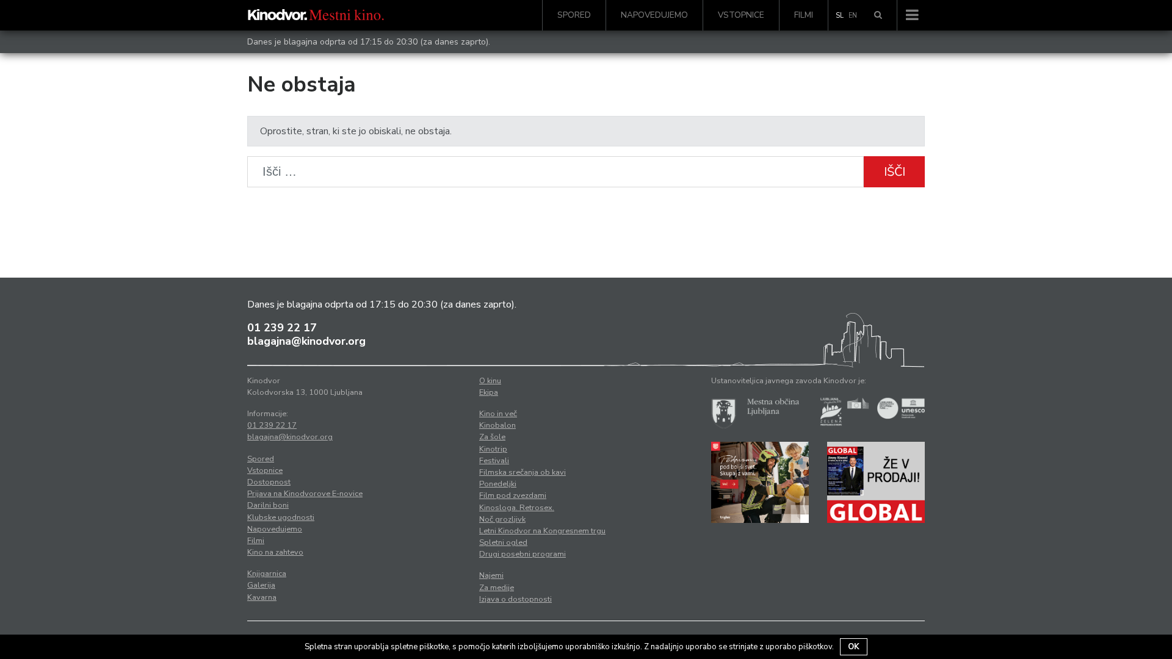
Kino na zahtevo (275, 552)
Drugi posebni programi (522, 554)
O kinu (490, 380)
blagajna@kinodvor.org (306, 341)
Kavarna (262, 597)
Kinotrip (493, 449)
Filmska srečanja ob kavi (522, 472)
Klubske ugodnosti (280, 517)
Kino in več (498, 413)
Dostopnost (269, 482)
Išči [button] (894, 172)
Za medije (496, 587)
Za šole (492, 436)
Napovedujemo (654, 15)
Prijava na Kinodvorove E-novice (305, 493)
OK (853, 646)
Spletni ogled (503, 542)
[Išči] (878, 15)
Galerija (261, 585)
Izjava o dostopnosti (515, 599)
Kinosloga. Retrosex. (516, 507)
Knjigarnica (266, 573)
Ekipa (488, 392)
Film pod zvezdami (512, 495)
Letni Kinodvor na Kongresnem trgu (542, 530)
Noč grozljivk (502, 519)
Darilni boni (268, 505)
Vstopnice (741, 15)
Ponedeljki (497, 483)
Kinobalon (497, 425)
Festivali (494, 460)
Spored (574, 15)
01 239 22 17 (282, 327)
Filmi (803, 15)
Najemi (491, 575)
